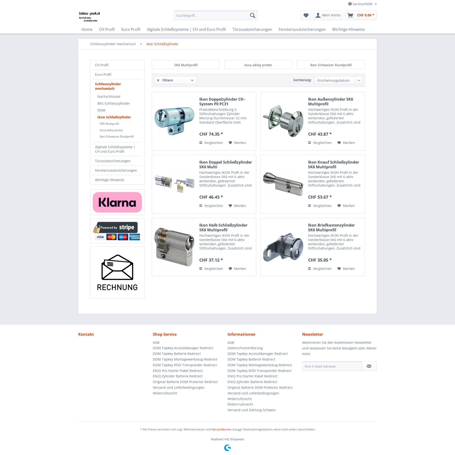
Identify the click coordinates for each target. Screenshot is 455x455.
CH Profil (102, 65)
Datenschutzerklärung (245, 348)
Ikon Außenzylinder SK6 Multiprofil (330, 101)
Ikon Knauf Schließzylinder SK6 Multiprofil (333, 164)
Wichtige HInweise (109, 180)
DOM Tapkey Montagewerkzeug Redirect (185, 359)
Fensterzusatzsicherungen (116, 170)
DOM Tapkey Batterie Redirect (177, 353)
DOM (101, 110)
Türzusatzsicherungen (113, 161)
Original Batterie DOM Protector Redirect (185, 381)
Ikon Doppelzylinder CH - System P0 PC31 (222, 101)
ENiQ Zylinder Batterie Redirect (178, 376)
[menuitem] (216, 15)
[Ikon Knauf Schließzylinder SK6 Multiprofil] (283, 184)
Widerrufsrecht (165, 393)
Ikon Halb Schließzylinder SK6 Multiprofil (223, 227)
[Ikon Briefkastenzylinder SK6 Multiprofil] (283, 247)
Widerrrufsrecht (240, 404)
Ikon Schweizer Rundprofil (117, 136)
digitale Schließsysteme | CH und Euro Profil (115, 149)
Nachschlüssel (108, 96)
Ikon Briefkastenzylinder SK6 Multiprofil (331, 227)
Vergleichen (213, 142)
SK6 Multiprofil (109, 124)
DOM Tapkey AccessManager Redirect (183, 348)
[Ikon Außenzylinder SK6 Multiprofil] (283, 121)
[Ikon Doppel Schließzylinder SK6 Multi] (174, 184)
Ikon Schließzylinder (114, 117)
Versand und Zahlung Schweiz (252, 410)
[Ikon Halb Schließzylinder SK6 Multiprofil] (174, 247)
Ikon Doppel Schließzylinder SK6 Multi (225, 164)
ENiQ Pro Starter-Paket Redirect (178, 370)
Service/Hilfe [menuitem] (362, 4)
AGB (156, 342)
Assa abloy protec (111, 130)
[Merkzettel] (306, 15)
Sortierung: (302, 80)
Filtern (167, 80)
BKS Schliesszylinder (113, 103)
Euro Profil (103, 74)
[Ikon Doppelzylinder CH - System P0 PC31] (174, 121)
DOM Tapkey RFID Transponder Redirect (185, 365)
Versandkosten (221, 429)
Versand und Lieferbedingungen (179, 387)
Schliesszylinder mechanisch (108, 86)
